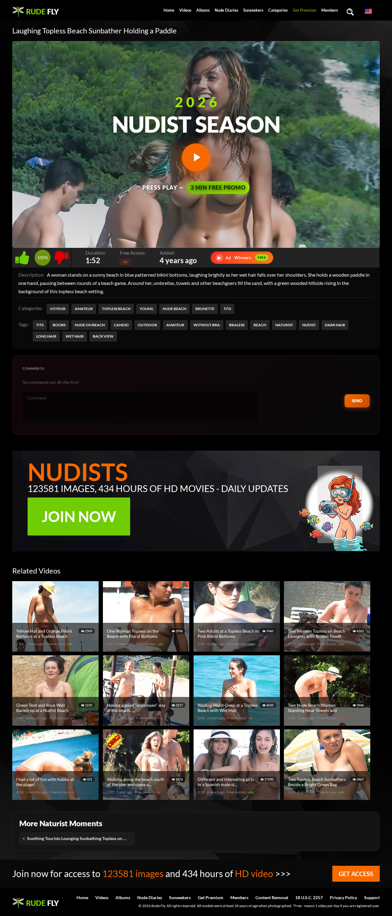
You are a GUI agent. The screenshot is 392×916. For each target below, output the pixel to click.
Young (146, 308)
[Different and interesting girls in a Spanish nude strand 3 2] (238, 797)
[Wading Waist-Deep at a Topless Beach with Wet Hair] (238, 723)
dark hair (335, 325)
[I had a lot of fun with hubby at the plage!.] (56, 797)
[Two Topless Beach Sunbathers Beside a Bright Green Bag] (328, 797)
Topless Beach (116, 308)
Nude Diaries (226, 10)
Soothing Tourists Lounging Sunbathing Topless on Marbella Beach (80, 838)
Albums (203, 10)
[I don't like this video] (61, 256)
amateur (175, 325)
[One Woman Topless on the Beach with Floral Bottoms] (147, 649)
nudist (309, 325)
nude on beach (90, 325)
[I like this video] (23, 256)
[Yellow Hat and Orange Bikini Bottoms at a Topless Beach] (56, 649)
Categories (278, 10)
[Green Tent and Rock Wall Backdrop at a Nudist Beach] (56, 723)
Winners (242, 257)
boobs (59, 325)
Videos (185, 10)
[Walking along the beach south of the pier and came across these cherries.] (147, 797)
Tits (227, 308)
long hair (46, 336)
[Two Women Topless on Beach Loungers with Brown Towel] (328, 649)
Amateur (84, 308)
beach (260, 325)
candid (121, 325)
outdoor (147, 325)
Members (329, 10)
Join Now (79, 516)
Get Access (356, 873)
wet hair (75, 336)
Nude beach (174, 308)
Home (169, 10)
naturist (284, 325)
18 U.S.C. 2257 (309, 897)
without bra (207, 325)
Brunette (204, 308)
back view (103, 336)
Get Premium (304, 10)
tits (39, 325)
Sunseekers (253, 10)
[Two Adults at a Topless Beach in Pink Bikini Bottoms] (238, 649)
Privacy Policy (343, 897)
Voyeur (58, 308)
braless (236, 325)
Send (357, 400)
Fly (42, 11)
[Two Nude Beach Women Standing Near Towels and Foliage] (328, 723)
